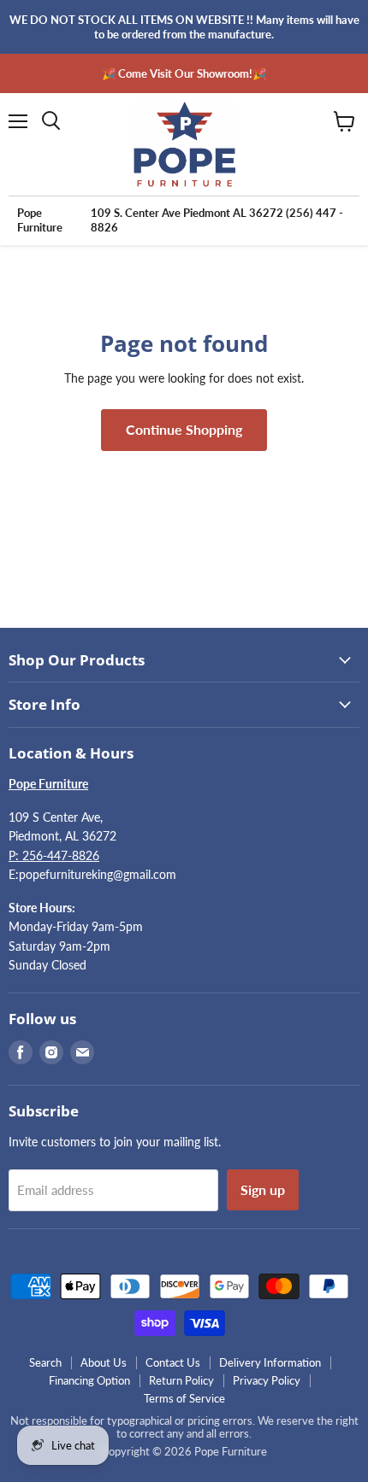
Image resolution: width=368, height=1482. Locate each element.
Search (45, 1362)
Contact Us (172, 1362)
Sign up (262, 1189)
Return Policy (181, 1380)
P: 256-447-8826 (54, 855)
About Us (103, 1362)
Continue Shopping (184, 429)
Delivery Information (270, 1362)
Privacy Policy (266, 1380)
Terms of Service (184, 1398)
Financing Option (89, 1380)
